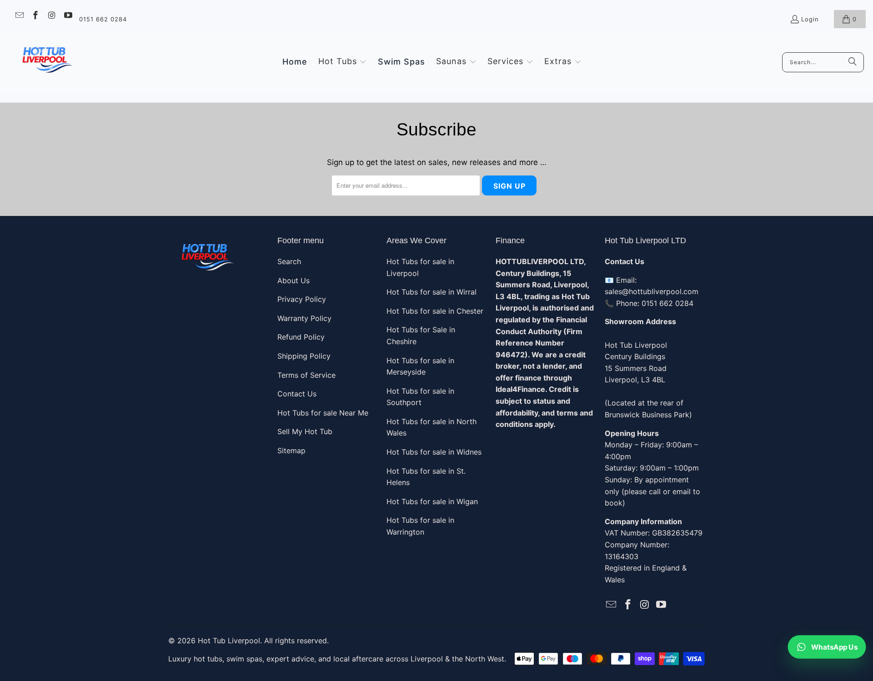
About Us (293, 280)
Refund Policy (301, 336)
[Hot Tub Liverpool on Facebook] (35, 16)
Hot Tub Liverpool (229, 640)
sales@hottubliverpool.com (651, 291)
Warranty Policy (304, 318)
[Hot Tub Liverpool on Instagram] (51, 16)
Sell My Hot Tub (304, 431)
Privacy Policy (301, 299)
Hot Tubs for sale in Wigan (432, 501)
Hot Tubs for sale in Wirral (431, 291)
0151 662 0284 (103, 19)
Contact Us (296, 393)
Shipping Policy (304, 356)
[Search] (852, 62)
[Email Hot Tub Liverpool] (19, 16)
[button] (342, 62)
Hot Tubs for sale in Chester (434, 310)
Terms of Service (306, 375)
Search (289, 261)
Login (810, 19)
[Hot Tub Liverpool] (46, 62)
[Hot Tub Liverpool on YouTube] (67, 16)
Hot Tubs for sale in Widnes (434, 451)
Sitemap (291, 450)
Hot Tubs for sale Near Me (322, 412)
